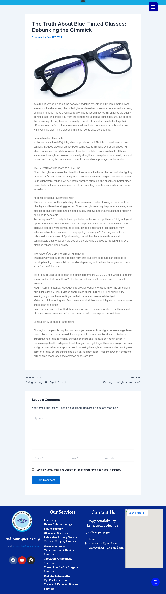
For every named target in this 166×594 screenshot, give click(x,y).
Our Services (62, 512)
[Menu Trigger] (153, 6)
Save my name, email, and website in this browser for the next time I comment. (78, 469)
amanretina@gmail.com (26, 546)
